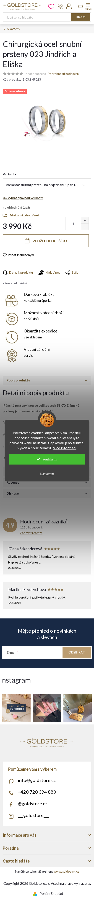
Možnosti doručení (24, 215)
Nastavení (47, 473)
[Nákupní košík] (79, 7)
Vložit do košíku (49, 241)
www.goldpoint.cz (66, 871)
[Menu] (88, 6)
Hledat (81, 17)
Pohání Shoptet (51, 893)
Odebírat (76, 652)
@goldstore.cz (32, 803)
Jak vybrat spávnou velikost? (23, 198)
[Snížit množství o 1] (85, 226)
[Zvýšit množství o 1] (85, 220)
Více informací (64, 448)
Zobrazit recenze (31, 533)
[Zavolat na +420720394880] (60, 6)
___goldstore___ (33, 815)
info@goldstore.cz (37, 780)
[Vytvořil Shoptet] (36, 893)
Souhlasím (49, 459)
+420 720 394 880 (37, 792)
